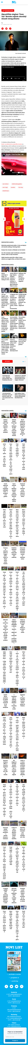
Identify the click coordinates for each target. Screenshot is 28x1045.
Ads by (23, 80)
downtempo (6, 190)
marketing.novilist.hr (15, 1016)
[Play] (3, 78)
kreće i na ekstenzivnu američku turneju (11, 144)
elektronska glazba (17, 184)
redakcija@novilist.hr (16, 994)
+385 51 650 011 (16, 996)
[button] (24, 219)
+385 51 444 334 (16, 1002)
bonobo (13, 187)
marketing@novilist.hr (16, 1018)
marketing (14, 981)
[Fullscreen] (25, 78)
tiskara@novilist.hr (16, 1026)
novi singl (5, 187)
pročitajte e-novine (15, 974)
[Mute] (11, 78)
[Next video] (7, 78)
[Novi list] (14, 2)
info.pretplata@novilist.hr (14, 1009)
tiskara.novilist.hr (15, 1024)
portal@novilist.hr (16, 1001)
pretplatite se (15, 977)
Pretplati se (15, 1040)
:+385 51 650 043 (16, 1011)
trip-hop (20, 187)
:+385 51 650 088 (16, 1020)
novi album (5, 184)
